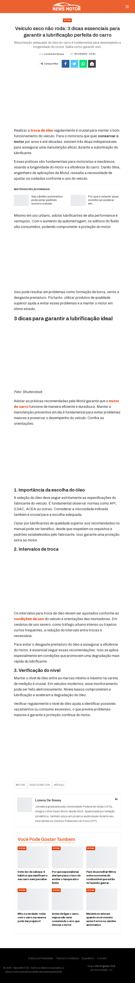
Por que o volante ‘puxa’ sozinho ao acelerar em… (103, 200)
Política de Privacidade (40, 958)
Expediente (88, 958)
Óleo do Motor (39, 785)
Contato (102, 958)
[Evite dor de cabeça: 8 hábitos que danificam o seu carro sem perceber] (33, 857)
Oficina (67, 20)
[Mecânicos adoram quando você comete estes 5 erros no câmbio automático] (101, 899)
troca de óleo (42, 130)
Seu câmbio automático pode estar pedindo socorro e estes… (47, 200)
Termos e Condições (67, 958)
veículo (59, 785)
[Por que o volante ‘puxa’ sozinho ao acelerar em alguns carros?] (78, 200)
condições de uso (29, 619)
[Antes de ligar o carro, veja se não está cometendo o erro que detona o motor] (67, 899)
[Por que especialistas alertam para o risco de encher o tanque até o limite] (67, 857)
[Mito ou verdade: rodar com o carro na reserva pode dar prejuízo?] (33, 899)
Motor (20, 785)
